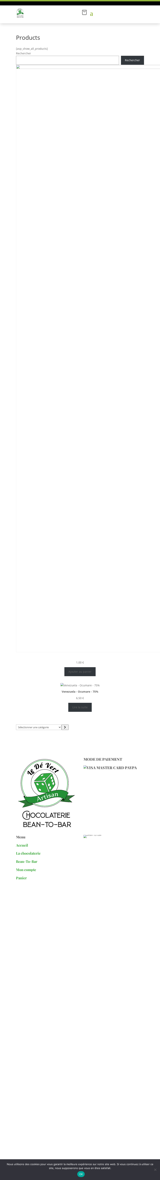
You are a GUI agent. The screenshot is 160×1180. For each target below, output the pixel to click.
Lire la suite (80, 707)
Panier (21, 878)
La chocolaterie (28, 853)
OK (81, 1174)
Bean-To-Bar (26, 861)
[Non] (155, 1170)
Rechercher (23, 53)
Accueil (22, 845)
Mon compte (26, 869)
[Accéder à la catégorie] (65, 727)
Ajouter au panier (80, 671)
